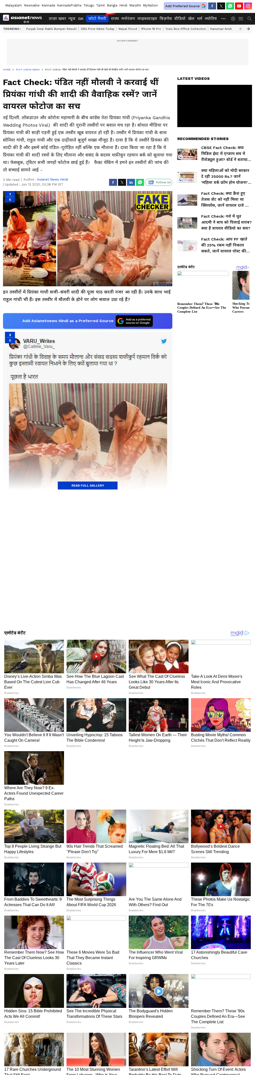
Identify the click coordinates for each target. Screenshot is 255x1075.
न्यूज (71, 18)
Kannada (48, 5)
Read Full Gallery (87, 485)
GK (80, 18)
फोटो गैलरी (97, 18)
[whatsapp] (230, 5)
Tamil (100, 5)
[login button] (234, 18)
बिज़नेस (166, 18)
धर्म (199, 18)
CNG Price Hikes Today (97, 29)
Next (248, 29)
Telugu (88, 5)
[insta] (248, 5)
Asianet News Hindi (52, 179)
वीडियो (180, 18)
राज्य (115, 18)
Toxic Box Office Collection (185, 29)
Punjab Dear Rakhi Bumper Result (51, 29)
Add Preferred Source (182, 6)
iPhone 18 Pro (151, 29)
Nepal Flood (128, 29)
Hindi (123, 5)
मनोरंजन (128, 18)
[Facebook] (212, 5)
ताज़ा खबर (57, 18)
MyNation (150, 5)
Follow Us (163, 182)
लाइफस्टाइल (147, 18)
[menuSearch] (250, 19)
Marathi (135, 5)
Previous (241, 29)
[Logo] (24, 18)
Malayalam (13, 5)
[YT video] (239, 5)
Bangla (112, 5)
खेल (191, 18)
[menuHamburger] (241, 19)
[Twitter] (221, 5)
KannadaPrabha (69, 5)
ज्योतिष (211, 18)
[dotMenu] (223, 18)
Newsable (32, 5)
